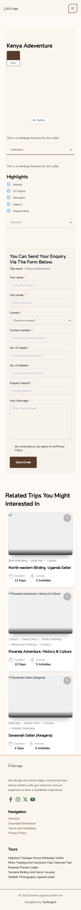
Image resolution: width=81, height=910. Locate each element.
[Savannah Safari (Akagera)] (40, 696)
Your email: (18, 295)
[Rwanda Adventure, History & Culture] (40, 612)
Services (14, 818)
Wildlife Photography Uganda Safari (31, 877)
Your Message (20, 401)
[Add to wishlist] (67, 518)
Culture (51, 561)
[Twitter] (25, 799)
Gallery (41, 120)
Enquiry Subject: (21, 383)
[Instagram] (18, 799)
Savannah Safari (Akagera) (30, 735)
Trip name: (17, 269)
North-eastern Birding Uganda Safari (39, 567)
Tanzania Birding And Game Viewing (31, 872)
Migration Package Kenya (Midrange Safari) (36, 858)
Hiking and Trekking (23, 644)
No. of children (19, 365)
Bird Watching (17, 561)
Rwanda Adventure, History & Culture (40, 651)
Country (16, 313)
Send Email (23, 462)
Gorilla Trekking (52, 639)
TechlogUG (49, 902)
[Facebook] (10, 799)
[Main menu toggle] (72, 8)
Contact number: (21, 330)
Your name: (18, 277)
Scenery (45, 644)
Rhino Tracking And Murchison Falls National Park (40, 862)
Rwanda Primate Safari (23, 867)
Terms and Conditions (22, 828)
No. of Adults (19, 348)
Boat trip (37, 561)
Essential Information (22, 823)
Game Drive (29, 639)
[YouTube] (32, 799)
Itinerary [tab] (16, 222)
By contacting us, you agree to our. (39, 448)
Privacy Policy (17, 833)
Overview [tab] (17, 150)
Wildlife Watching (23, 728)
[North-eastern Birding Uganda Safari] (40, 534)
